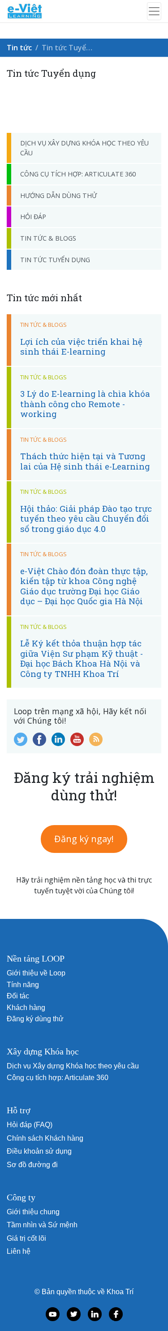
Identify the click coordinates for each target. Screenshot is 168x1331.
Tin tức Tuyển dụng (55, 259)
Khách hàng (26, 1007)
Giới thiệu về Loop (36, 973)
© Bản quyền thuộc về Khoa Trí (84, 1292)
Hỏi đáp (33, 216)
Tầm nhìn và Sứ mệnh (42, 1225)
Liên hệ (18, 1251)
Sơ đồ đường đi (32, 1164)
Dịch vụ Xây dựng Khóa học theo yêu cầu (84, 148)
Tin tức (19, 48)
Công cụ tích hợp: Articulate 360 (78, 174)
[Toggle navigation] (154, 11)
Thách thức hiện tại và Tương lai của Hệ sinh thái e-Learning (85, 460)
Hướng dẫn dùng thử (58, 195)
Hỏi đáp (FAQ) (29, 1125)
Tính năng (23, 984)
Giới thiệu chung (33, 1212)
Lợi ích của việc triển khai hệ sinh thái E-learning (81, 346)
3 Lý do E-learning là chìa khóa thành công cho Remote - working (85, 403)
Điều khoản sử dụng (39, 1151)
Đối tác (18, 996)
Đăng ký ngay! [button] (84, 839)
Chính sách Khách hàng (45, 1138)
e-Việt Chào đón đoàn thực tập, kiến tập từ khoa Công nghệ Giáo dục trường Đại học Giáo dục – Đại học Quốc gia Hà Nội (84, 585)
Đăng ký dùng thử (35, 1019)
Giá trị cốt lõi (26, 1238)
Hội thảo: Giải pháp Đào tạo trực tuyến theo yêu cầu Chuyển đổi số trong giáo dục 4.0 (86, 518)
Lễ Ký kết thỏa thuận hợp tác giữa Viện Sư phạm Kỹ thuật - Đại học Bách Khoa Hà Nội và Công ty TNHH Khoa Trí (81, 658)
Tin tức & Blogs (48, 238)
